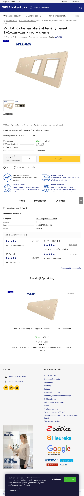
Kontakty (47, 386)
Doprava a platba (9, 2)
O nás (46, 405)
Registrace (75, 2)
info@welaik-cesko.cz (17, 376)
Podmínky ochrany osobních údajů (57, 395)
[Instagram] (11, 387)
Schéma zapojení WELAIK (54, 412)
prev (5, 324)
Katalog (47, 389)
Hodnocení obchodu (52, 379)
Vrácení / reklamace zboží (54, 402)
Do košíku (59, 159)
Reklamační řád (50, 399)
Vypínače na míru (51, 409)
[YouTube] (16, 387)
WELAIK (58, 37)
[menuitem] (12, 16)
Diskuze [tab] (60, 200)
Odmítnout (56, 479)
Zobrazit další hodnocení (70, 268)
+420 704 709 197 (16, 381)
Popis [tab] (22, 200)
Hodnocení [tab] (40, 200)
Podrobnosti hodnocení (38, 37)
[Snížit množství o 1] (24, 159)
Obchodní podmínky (52, 392)
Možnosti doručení (10, 147)
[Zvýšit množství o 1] (35, 159)
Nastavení (14, 491)
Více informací (24, 485)
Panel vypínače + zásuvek (46, 219)
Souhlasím (70, 479)
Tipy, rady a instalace (52, 421)
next (79, 324)
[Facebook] (5, 387)
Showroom (48, 382)
